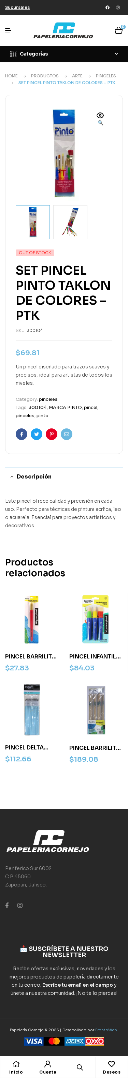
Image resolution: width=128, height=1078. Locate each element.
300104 (38, 407)
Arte (77, 75)
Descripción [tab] (34, 476)
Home (11, 75)
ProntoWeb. (106, 1030)
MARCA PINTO (65, 407)
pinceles (106, 75)
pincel (90, 407)
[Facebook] (107, 7)
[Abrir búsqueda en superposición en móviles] (79, 1067)
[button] (100, 119)
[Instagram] (118, 7)
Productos (45, 75)
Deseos (111, 1072)
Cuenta (47, 1072)
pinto (42, 416)
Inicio (16, 1072)
